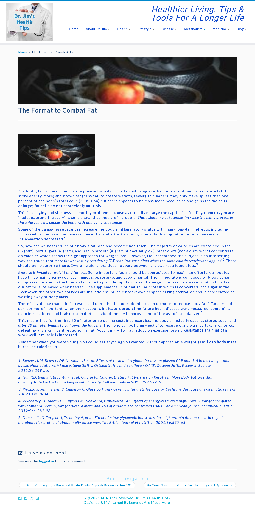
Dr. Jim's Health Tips (151, 498)
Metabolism (193, 29)
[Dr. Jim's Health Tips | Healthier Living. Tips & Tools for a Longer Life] (29, 22)
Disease (168, 29)
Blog (241, 29)
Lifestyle (145, 29)
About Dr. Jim (97, 29)
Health (122, 29)
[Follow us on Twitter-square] (27, 498)
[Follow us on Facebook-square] (21, 498)
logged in (46, 461)
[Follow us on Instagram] (33, 498)
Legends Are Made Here (149, 502)
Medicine (220, 29)
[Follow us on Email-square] (38, 498)
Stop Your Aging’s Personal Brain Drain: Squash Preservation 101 (77, 485)
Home (73, 29)
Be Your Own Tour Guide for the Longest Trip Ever (190, 485)
